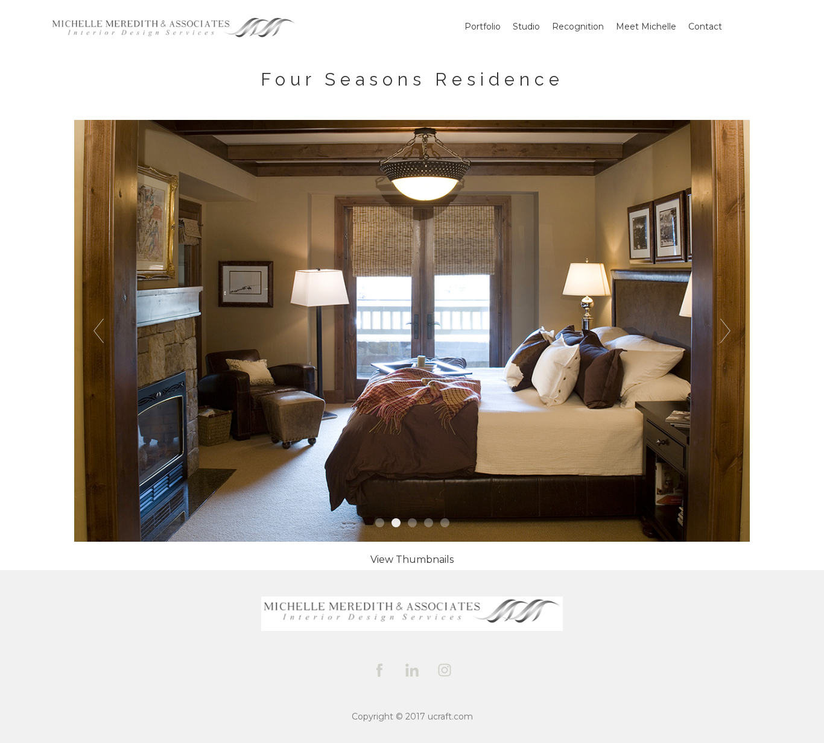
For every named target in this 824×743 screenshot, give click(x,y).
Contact (705, 26)
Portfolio (482, 26)
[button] (412, 559)
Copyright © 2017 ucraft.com (412, 716)
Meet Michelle (646, 26)
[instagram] (445, 670)
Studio (526, 26)
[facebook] (379, 670)
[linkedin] (412, 670)
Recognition (578, 26)
